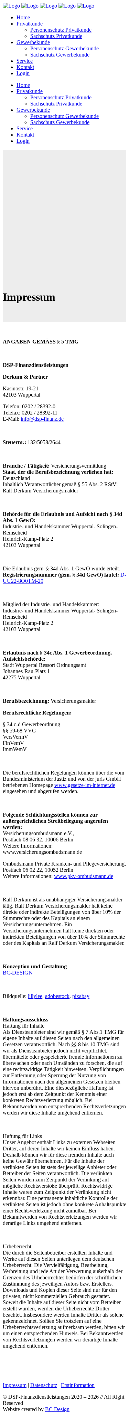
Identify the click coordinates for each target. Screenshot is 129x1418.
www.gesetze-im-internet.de (84, 785)
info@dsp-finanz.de (42, 419)
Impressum (14, 1385)
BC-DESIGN (18, 973)
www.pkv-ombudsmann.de (83, 876)
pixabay (80, 996)
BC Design (57, 1409)
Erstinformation (78, 1385)
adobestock (57, 996)
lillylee (35, 996)
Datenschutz (43, 1385)
